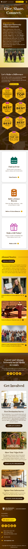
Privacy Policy (4, 515)
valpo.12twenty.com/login (18, 418)
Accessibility (4, 513)
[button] (8, 373)
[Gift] (14, 229)
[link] (14, 177)
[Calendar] (14, 163)
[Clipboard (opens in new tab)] (14, 195)
